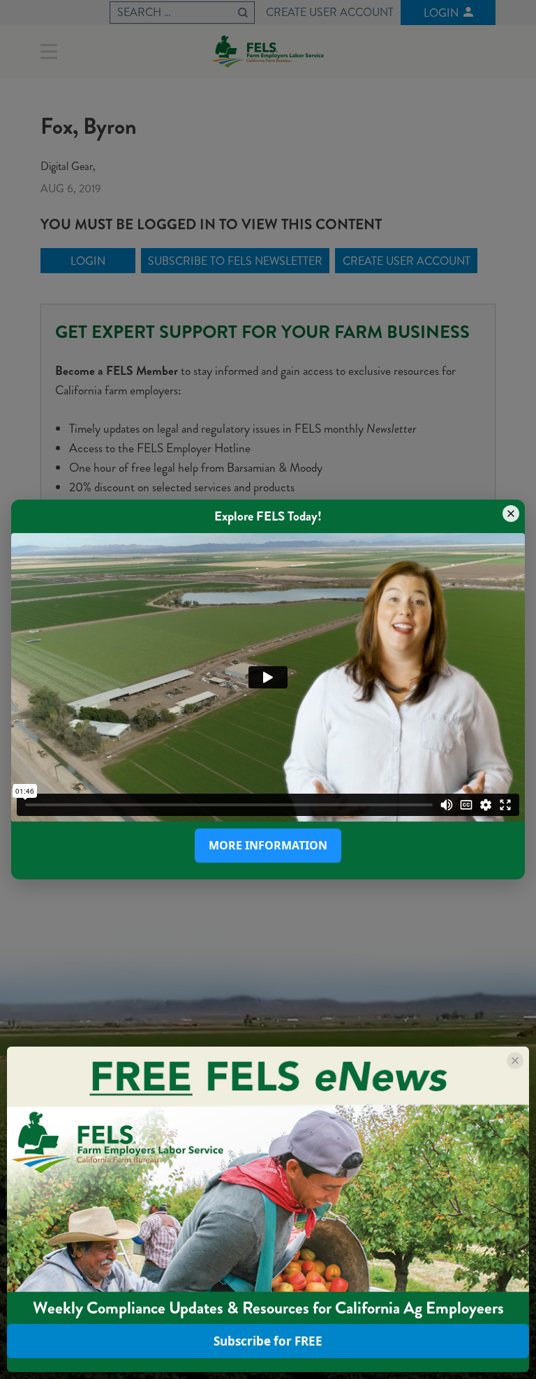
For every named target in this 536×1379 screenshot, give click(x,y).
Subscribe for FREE (268, 1341)
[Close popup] (510, 513)
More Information (268, 845)
